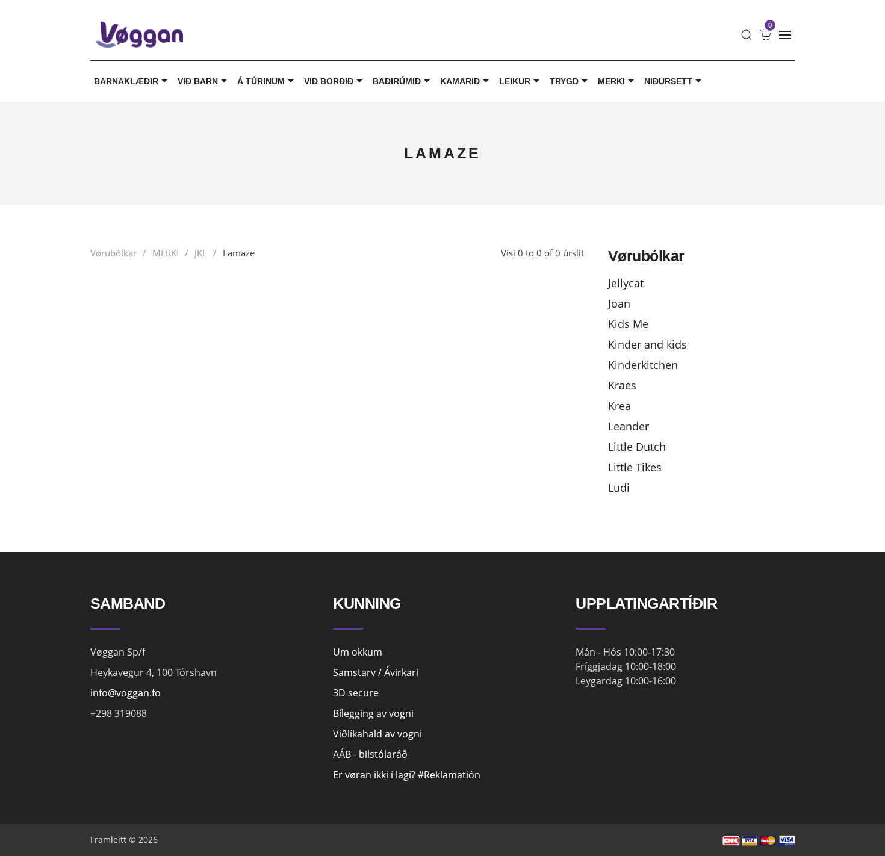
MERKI (611, 81)
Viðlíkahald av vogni (377, 733)
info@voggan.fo (125, 692)
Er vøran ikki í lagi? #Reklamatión (406, 774)
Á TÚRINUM (261, 81)
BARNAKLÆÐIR (126, 81)
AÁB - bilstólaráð (370, 754)
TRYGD (564, 81)
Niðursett (668, 81)
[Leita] (746, 34)
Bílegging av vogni (373, 713)
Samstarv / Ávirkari (375, 672)
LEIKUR (514, 81)
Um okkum (357, 652)
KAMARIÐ (460, 81)
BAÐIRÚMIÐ (397, 81)
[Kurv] (765, 34)
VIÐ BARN (198, 81)
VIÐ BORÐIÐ (328, 81)
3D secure (356, 692)
